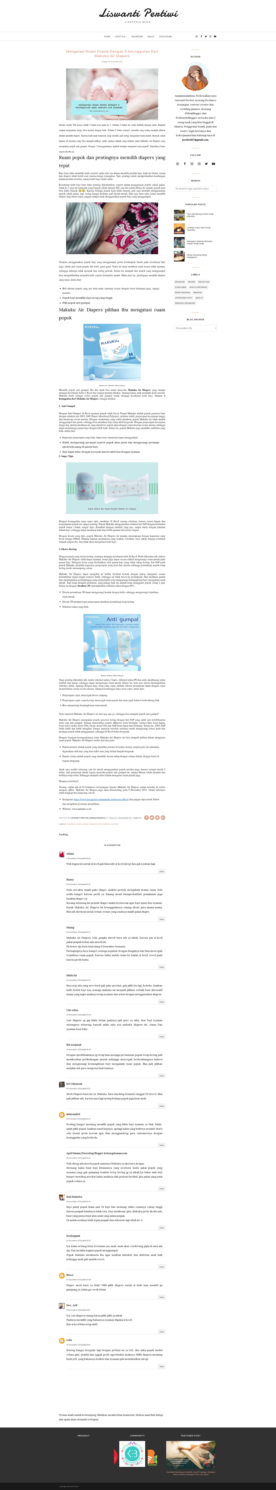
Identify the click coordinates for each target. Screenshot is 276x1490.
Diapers (71, 824)
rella (69, 1340)
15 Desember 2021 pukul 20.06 (78, 1280)
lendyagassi (73, 1235)
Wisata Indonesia (198, 287)
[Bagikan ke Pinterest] (157, 817)
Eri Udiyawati (74, 1083)
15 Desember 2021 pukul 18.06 (78, 1158)
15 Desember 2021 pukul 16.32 (78, 1119)
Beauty (199, 298)
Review (115, 824)
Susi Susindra (74, 1196)
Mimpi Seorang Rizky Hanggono (197, 256)
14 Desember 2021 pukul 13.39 (78, 980)
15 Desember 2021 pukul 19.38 (78, 1240)
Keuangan (180, 282)
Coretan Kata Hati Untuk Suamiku (199, 228)
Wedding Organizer (185, 303)
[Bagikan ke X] (152, 817)
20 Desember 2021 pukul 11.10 (78, 1345)
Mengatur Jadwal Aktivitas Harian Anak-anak (199, 242)
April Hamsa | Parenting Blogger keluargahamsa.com (96, 1153)
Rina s (69, 1275)
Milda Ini (71, 975)
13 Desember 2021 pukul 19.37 (78, 932)
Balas (162, 871)
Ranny (70, 879)
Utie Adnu (72, 1010)
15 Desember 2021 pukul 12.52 (78, 1088)
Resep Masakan (182, 293)
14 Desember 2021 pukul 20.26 (78, 1015)
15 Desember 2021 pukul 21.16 (78, 1310)
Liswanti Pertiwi (138, 13)
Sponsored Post (183, 298)
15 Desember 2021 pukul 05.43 (78, 1049)
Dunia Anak (82, 824)
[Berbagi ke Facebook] (146, 817)
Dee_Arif (71, 1305)
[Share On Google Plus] (163, 817)
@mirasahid (73, 1114)
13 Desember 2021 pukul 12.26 (78, 884)
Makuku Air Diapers (99, 824)
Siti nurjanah (74, 1044)
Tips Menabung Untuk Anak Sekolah (200, 215)
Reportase (203, 282)
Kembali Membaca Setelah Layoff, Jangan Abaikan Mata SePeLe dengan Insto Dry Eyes (190, 1473)
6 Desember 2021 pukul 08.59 (78, 858)
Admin (70, 853)
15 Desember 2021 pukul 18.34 (78, 1201)
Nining (70, 927)
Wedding (197, 293)
